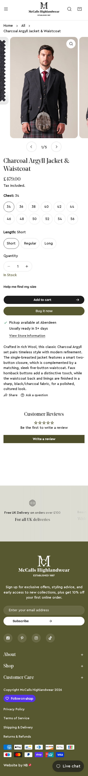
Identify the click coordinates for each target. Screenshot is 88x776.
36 (21, 206)
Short (11, 243)
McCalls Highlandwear (37, 690)
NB (26, 765)
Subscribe (21, 621)
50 (34, 219)
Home (8, 25)
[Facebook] (7, 638)
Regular (30, 243)
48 (22, 219)
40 (46, 206)
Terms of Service (16, 718)
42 (59, 206)
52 (47, 219)
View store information (27, 335)
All (23, 25)
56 (72, 219)
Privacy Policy (14, 709)
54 (60, 219)
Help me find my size (19, 287)
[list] (44, 94)
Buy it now (44, 311)
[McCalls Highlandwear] (44, 9)
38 (34, 206)
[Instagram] (36, 638)
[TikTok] (50, 638)
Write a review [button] (44, 439)
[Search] (69, 9)
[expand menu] (5, 9)
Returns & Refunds (17, 736)
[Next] (56, 147)
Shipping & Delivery (18, 727)
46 (9, 219)
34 (9, 206)
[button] (79, 9)
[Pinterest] (22, 638)
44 (72, 206)
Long (49, 243)
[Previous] (31, 147)
